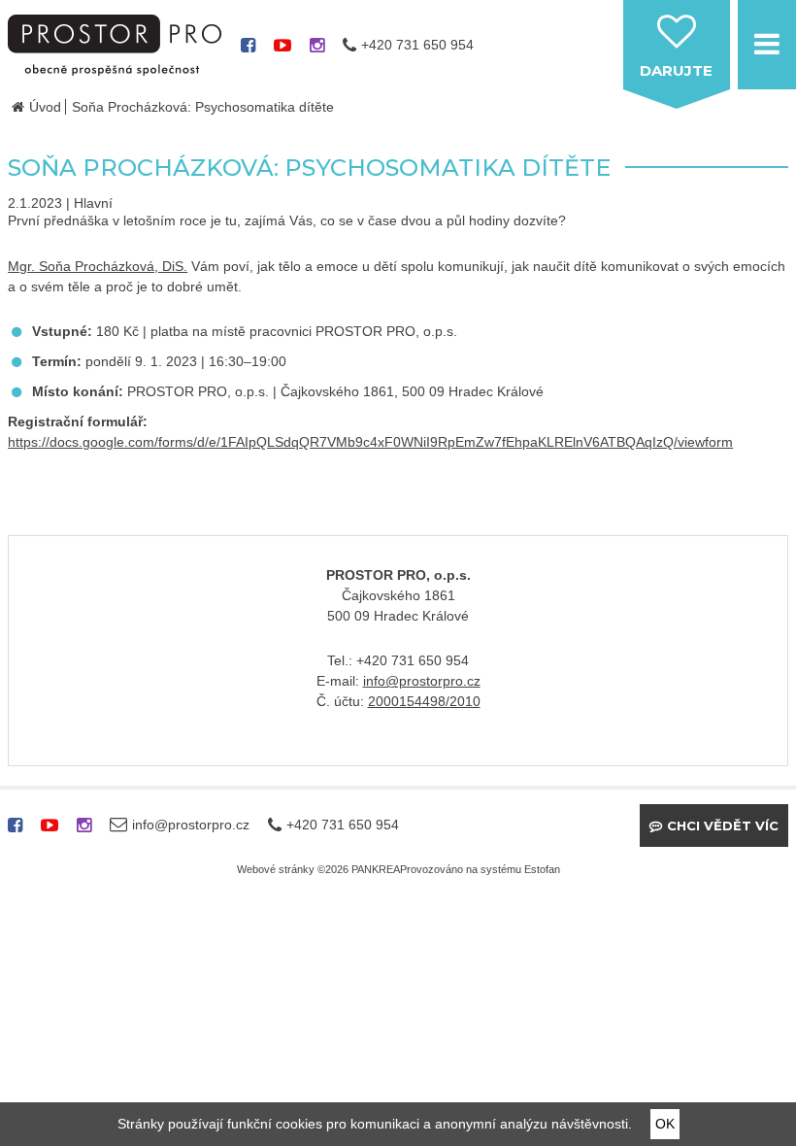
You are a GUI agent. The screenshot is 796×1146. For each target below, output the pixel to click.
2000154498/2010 (424, 701)
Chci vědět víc (723, 825)
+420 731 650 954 (417, 44)
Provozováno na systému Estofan (480, 869)
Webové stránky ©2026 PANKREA (318, 869)
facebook (248, 52)
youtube (282, 52)
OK (665, 1123)
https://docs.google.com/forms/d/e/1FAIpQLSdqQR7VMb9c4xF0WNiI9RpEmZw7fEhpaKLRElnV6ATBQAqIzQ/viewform (370, 442)
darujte (676, 70)
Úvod (45, 107)
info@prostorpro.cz (422, 681)
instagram (317, 52)
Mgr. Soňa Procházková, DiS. (97, 266)
